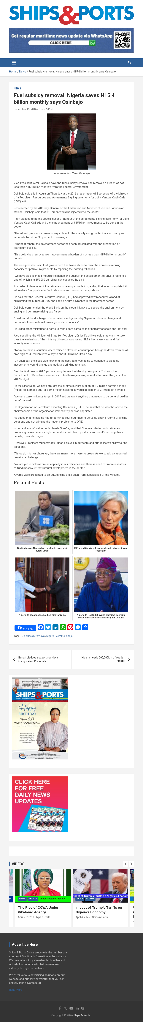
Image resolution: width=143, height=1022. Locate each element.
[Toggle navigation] (14, 62)
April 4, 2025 (82, 917)
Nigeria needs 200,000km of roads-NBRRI (103, 659)
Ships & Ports (47, 109)
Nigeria (50, 635)
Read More (15, 989)
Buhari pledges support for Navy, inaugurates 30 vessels (38, 659)
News (17, 88)
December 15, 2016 (25, 109)
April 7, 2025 (25, 917)
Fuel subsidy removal (33, 635)
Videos (33, 898)
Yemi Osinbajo (64, 635)
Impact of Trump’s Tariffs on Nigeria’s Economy (98, 909)
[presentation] (125, 864)
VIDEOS (18, 864)
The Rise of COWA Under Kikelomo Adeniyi (38, 909)
